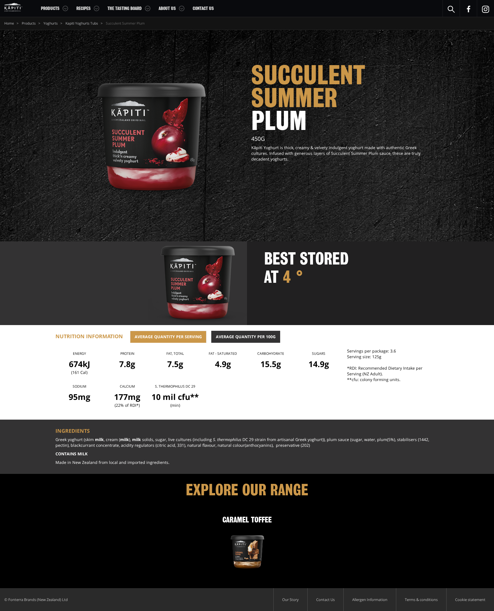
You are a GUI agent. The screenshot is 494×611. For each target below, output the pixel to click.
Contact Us (203, 8)
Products (50, 8)
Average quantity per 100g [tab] (246, 336)
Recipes (83, 8)
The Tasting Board (124, 8)
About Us (167, 8)
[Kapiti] (13, 7)
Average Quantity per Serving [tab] (168, 336)
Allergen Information (369, 599)
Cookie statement (470, 599)
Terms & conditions (421, 599)
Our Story (290, 599)
